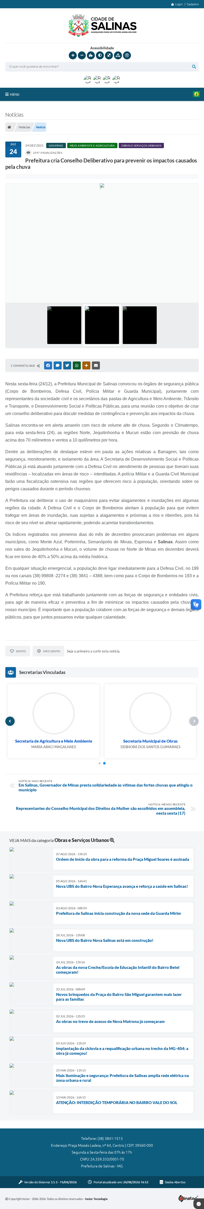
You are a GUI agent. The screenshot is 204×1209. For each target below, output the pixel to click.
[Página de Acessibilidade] (127, 55)
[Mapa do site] (118, 55)
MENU (14, 94)
